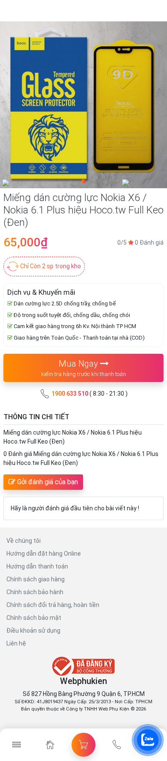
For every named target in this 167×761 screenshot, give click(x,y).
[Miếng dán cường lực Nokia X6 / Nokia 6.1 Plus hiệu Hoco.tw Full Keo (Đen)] (83, 104)
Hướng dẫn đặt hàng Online (43, 553)
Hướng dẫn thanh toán (37, 566)
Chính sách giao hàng (35, 579)
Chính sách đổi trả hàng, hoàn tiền (52, 604)
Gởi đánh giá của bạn (46, 482)
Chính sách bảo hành (34, 592)
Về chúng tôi (23, 540)
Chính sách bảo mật (33, 617)
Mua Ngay (83, 367)
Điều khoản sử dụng (33, 630)
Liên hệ (16, 643)
